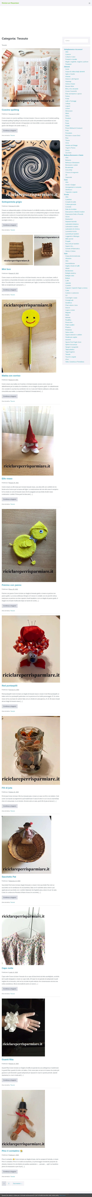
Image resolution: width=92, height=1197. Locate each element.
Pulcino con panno (11, 585)
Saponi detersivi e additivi (73, 335)
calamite (68, 283)
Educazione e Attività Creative (75, 212)
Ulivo (67, 359)
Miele (67, 113)
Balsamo (68, 160)
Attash (67, 268)
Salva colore (69, 332)
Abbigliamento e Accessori (73, 49)
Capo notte (7, 968)
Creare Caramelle (71, 91)
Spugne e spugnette (71, 347)
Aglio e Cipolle (70, 74)
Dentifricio (68, 303)
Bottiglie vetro (69, 275)
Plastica (68, 327)
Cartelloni (68, 199)
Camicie (68, 54)
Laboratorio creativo (71, 226)
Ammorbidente (70, 263)
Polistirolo (68, 330)
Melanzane (69, 111)
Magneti (68, 312)
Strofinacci (68, 189)
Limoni (67, 108)
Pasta (67, 123)
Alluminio (68, 258)
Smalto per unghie (71, 337)
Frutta (67, 98)
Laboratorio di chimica (72, 229)
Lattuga (67, 103)
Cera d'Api (68, 170)
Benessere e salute (71, 165)
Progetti (67, 241)
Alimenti (67, 66)
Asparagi (68, 81)
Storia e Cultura (70, 251)
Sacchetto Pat (9, 877)
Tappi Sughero (70, 352)
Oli (66, 175)
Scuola (66, 194)
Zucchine (68, 153)
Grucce (67, 307)
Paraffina (68, 320)
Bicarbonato (69, 167)
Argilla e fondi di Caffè (72, 266)
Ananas (67, 76)
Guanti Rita (7, 1059)
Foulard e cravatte (71, 59)
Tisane (67, 140)
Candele (68, 285)
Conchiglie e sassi (71, 298)
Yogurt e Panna (70, 148)
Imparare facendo (71, 221)
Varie (65, 253)
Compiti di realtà (70, 202)
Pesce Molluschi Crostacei (73, 128)
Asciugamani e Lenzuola (73, 187)
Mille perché (69, 239)
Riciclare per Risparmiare (10, 3)
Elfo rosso (7, 478)
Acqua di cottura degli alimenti (75, 71)
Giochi (67, 216)
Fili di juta (7, 788)
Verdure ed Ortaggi (71, 145)
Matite (67, 315)
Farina (67, 96)
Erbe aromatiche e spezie (73, 94)
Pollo (67, 130)
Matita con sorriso (11, 375)
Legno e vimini (70, 310)
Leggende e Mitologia (72, 236)
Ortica (67, 116)
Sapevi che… (69, 246)
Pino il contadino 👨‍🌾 (12, 1151)
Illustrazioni (69, 219)
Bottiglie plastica (70, 273)
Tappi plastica (69, 349)
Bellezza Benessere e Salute (73, 155)
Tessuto (12, 135)
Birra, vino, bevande (71, 89)
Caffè (67, 280)
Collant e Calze (70, 57)
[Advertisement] (46, 19)
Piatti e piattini (69, 325)
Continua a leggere (9, 131)
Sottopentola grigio (12, 202)
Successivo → (17, 1183)
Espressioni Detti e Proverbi (74, 214)
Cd (66, 295)
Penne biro (68, 322)
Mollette (67, 317)
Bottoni (67, 278)
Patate (67, 125)
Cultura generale (70, 204)
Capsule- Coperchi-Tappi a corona (76, 288)
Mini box (6, 269)
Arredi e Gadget (70, 185)
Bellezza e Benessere (72, 162)
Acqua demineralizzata (72, 256)
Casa (66, 180)
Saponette (68, 177)
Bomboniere (69, 271)
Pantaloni (68, 64)
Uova (67, 143)
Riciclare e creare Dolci (72, 135)
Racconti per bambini (72, 244)
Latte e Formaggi (70, 101)
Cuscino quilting (10, 110)
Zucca (67, 150)
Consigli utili (69, 300)
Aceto (67, 69)
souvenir (68, 339)
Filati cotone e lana (71, 305)
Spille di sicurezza (71, 344)
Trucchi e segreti (70, 357)
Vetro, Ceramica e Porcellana (74, 362)
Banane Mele (69, 86)
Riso (66, 138)
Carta (67, 290)
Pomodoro (68, 133)
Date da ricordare (70, 209)
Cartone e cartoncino (72, 293)
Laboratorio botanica (72, 224)
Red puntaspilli (9, 685)
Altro (66, 52)
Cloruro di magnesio (71, 172)
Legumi (67, 106)
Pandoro (68, 118)
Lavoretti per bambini (72, 234)
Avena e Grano (70, 84)
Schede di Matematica (72, 248)
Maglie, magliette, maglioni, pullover (76, 62)
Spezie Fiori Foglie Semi (73, 342)
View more (62, 1195)
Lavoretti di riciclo (71, 231)
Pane (67, 121)
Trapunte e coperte (71, 192)
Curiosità (68, 207)
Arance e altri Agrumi (72, 79)
